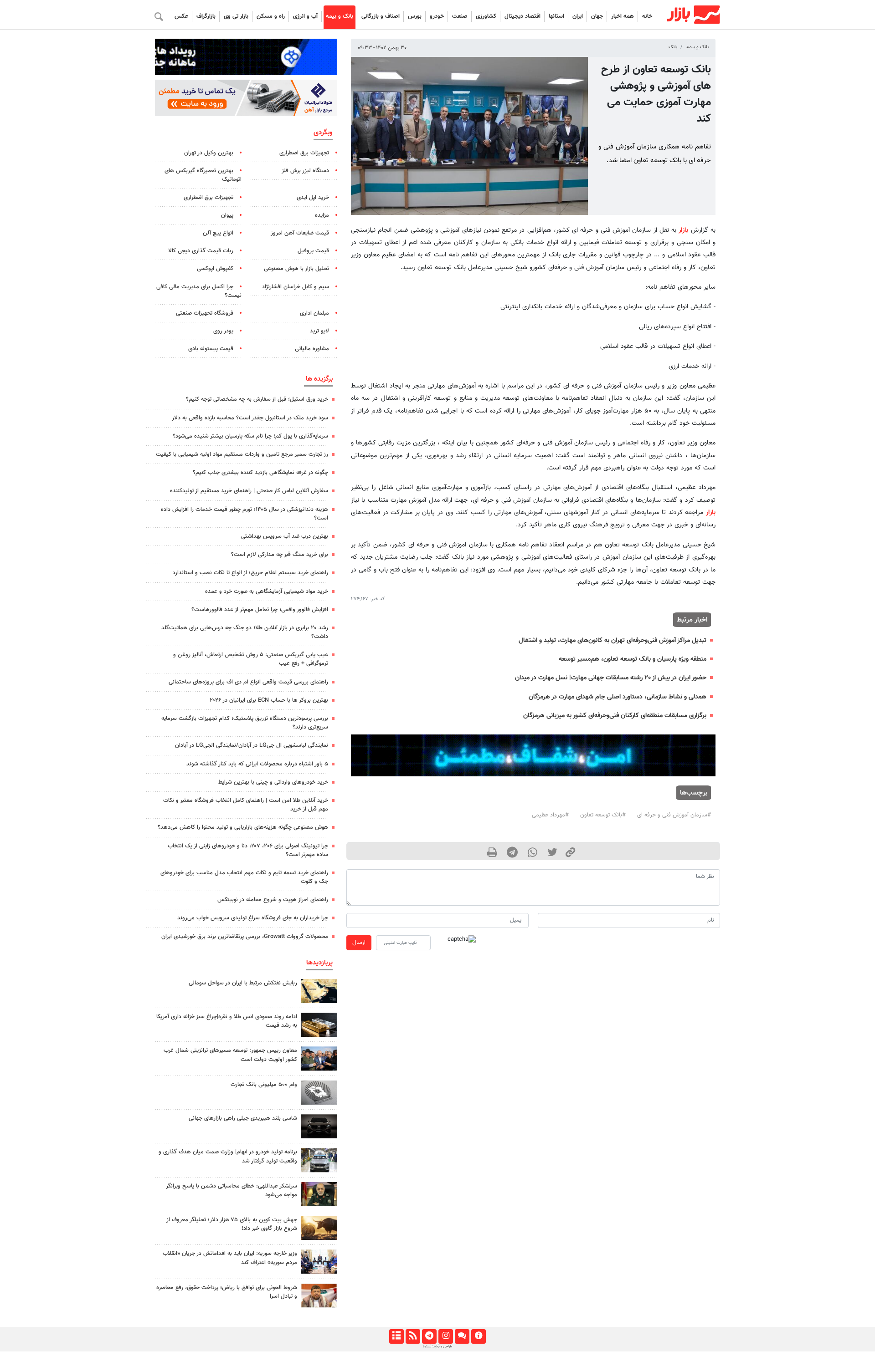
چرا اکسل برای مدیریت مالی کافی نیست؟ (199, 291)
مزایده (322, 215)
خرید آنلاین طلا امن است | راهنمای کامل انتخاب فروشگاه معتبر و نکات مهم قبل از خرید (245, 805)
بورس (415, 16)
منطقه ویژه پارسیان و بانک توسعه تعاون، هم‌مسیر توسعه (632, 659)
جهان (597, 16)
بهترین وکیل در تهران (208, 153)
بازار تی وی (236, 16)
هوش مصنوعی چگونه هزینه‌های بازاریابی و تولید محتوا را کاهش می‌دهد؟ (243, 827)
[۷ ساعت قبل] (319, 1025)
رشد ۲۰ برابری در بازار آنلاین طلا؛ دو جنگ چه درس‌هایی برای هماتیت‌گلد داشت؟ (244, 632)
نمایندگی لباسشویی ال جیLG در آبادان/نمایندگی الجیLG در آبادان (251, 745)
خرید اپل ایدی (313, 197)
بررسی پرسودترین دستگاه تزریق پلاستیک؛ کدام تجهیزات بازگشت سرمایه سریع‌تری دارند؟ (244, 723)
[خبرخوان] (412, 1336)
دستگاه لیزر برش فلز (305, 170)
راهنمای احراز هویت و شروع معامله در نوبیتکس (272, 899)
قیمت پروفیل (313, 250)
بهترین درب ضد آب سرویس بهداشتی (284, 536)
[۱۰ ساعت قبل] (319, 1093)
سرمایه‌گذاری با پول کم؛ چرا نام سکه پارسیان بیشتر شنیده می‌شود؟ (250, 436)
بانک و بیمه (339, 16)
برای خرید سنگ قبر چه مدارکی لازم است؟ (279, 554)
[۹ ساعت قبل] (319, 1126)
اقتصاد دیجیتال (522, 16)
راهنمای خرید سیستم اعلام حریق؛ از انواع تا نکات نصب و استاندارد (250, 572)
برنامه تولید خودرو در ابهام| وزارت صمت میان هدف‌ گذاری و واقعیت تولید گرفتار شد (228, 1156)
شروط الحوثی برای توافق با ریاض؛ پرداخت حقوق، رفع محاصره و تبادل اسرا (226, 1292)
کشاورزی (486, 16)
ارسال (358, 942)
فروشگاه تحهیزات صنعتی (204, 313)
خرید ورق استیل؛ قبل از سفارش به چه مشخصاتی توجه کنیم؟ (257, 399)
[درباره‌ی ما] (478, 1336)
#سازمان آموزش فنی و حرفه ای (674, 815)
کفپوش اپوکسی (215, 268)
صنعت (460, 16)
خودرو (437, 16)
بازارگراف (206, 16)
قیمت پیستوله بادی (210, 348)
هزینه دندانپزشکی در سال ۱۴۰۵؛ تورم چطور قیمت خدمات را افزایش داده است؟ (244, 514)
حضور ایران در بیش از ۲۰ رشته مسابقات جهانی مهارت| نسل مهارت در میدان (610, 678)
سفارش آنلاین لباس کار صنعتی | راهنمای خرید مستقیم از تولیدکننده (249, 490)
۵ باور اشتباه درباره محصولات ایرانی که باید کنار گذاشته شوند (257, 764)
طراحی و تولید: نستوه (437, 1346)
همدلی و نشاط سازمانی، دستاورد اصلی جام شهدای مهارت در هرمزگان (617, 697)
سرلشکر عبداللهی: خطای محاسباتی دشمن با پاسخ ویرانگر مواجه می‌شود (231, 1190)
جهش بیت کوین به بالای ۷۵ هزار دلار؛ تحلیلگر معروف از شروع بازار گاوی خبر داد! (231, 1224)
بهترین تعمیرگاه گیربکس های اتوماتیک (203, 175)
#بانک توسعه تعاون (603, 815)
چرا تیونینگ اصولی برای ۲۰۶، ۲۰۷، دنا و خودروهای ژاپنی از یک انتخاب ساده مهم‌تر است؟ (248, 850)
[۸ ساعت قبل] (319, 1296)
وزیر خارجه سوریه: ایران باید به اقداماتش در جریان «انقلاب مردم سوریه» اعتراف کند (230, 1258)
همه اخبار (622, 16)
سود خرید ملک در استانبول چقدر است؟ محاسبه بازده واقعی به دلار (250, 418)
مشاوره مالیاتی (312, 348)
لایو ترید (319, 331)
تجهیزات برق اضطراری (304, 153)
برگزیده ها (319, 378)
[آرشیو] (396, 1336)
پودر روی (223, 331)
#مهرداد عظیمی (550, 815)
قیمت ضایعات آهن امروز (300, 233)
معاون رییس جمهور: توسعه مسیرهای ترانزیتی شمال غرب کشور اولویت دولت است (230, 1055)
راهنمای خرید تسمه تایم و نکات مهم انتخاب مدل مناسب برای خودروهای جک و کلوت (244, 877)
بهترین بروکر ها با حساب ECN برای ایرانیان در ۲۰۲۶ (269, 700)
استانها (556, 16)
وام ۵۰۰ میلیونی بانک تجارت (264, 1084)
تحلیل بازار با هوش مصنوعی (296, 268)
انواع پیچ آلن (218, 233)
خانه (647, 16)
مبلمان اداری (314, 313)
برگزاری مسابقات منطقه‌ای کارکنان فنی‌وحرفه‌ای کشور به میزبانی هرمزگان (614, 715)
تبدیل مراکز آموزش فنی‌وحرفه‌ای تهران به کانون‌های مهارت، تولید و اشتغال (612, 640)
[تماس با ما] (462, 1336)
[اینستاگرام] (445, 1336)
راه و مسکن (271, 16)
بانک (673, 47)
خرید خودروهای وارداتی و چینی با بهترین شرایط (273, 782)
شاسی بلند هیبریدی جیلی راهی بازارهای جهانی (243, 1118)
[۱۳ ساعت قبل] (319, 1160)
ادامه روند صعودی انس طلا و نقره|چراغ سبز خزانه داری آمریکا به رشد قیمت (226, 1021)
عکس (181, 16)
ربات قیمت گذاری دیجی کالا (200, 250)
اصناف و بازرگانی (380, 16)
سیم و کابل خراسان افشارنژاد (295, 286)
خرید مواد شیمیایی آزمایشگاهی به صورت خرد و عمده (266, 591)
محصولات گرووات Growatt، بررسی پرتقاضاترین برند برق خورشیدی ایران (244, 936)
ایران (577, 16)
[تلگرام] (429, 1336)
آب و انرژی (305, 16)
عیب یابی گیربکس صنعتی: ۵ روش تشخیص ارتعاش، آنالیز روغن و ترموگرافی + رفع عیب (250, 659)
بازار (683, 230)
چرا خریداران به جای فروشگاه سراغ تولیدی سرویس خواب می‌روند (252, 918)
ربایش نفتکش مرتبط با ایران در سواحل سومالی (243, 983)
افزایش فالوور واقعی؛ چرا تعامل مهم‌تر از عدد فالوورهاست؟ (259, 609)
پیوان (227, 215)
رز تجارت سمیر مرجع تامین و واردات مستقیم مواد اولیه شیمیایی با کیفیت (242, 454)
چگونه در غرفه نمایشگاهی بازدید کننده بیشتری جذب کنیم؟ (260, 472)
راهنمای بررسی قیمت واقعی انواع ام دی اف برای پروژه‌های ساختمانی (248, 682)
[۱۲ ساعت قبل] (319, 991)
